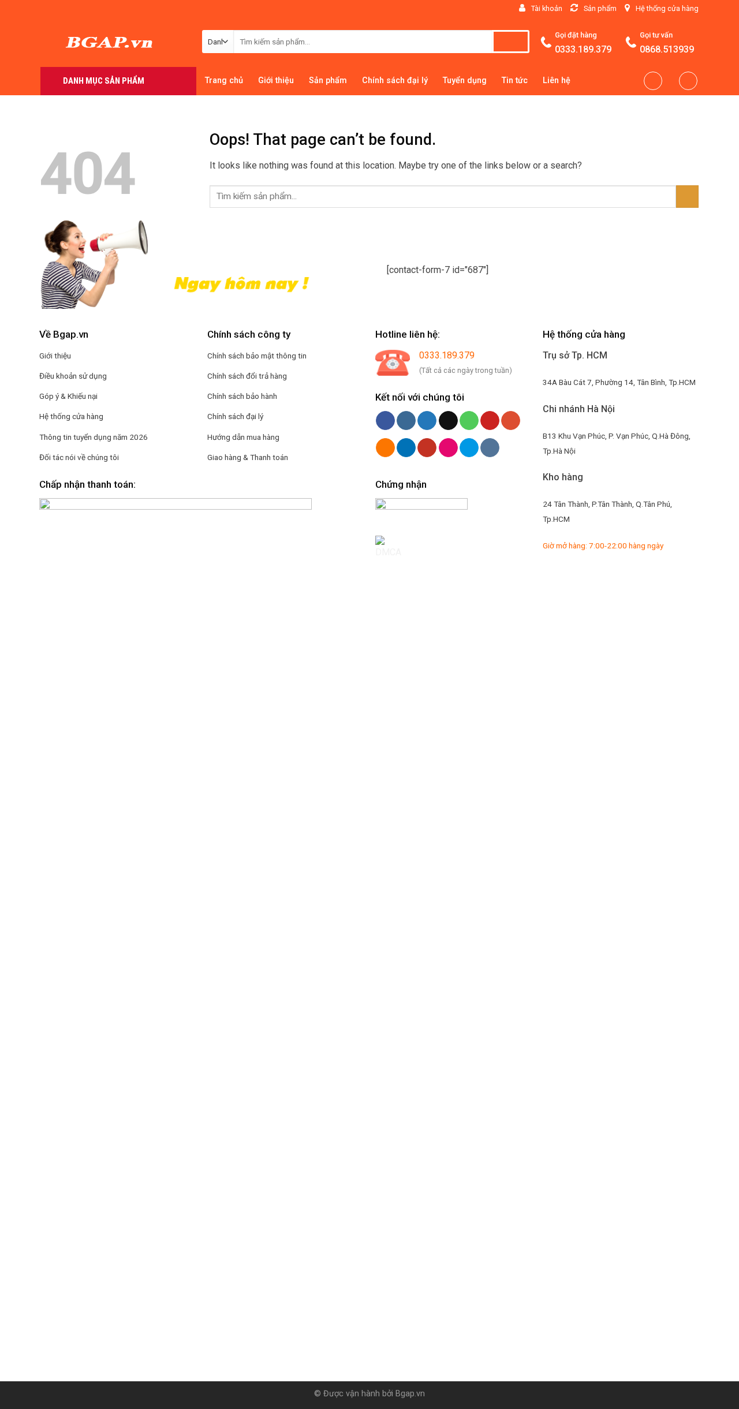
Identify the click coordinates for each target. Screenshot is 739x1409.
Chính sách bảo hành (242, 396)
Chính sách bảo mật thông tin (257, 355)
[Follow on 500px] (168, 9)
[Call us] (90, 9)
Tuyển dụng (465, 80)
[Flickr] (156, 9)
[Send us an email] (79, 9)
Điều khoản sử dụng (73, 375)
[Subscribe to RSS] (123, 9)
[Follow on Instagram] (57, 9)
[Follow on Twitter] (68, 9)
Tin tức (515, 80)
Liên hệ (556, 80)
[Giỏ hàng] (688, 81)
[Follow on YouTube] (145, 9)
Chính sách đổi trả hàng (247, 375)
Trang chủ (224, 80)
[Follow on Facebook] (46, 9)
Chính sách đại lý (395, 80)
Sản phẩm (328, 80)
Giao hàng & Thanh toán (247, 457)
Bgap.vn (410, 1394)
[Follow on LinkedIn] (134, 9)
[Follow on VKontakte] (179, 9)
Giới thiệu (276, 80)
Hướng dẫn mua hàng (243, 437)
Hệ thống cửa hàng (71, 416)
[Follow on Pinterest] (101, 9)
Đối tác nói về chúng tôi (79, 457)
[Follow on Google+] (112, 9)
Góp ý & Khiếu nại (68, 396)
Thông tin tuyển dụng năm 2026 (93, 437)
